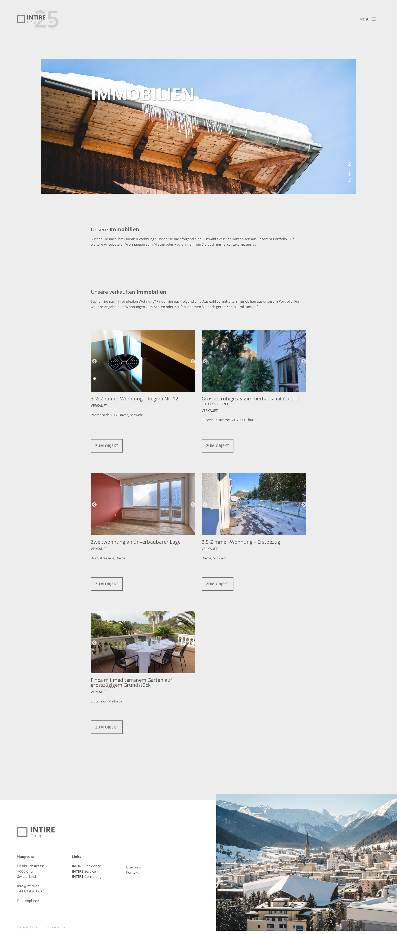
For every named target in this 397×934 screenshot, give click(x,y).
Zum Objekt (106, 445)
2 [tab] (350, 174)
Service (84, 871)
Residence (86, 866)
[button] (366, 19)
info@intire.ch (28, 886)
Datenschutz (27, 927)
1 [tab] (350, 170)
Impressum (55, 927)
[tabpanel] (198, 126)
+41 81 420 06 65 (31, 891)
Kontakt (132, 872)
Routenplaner (28, 900)
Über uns (133, 867)
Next (192, 361)
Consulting (86, 876)
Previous (94, 361)
